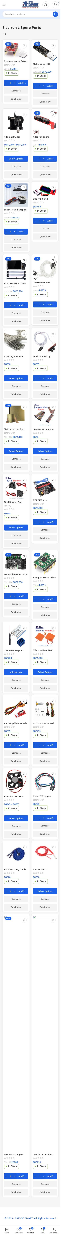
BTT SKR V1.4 (40, 500)
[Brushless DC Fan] (16, 781)
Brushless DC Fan (13, 796)
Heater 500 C (40, 869)
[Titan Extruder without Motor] (16, 122)
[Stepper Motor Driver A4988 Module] (16, 49)
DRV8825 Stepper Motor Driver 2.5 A (13, 1155)
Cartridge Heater (13, 356)
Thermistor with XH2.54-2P (41, 284)
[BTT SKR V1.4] (45, 487)
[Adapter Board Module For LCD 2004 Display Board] (45, 122)
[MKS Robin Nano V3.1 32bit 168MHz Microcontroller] (16, 562)
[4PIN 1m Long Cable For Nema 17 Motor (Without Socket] (16, 855)
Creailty (7, 505)
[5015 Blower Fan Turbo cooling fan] (16, 488)
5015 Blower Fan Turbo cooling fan (14, 503)
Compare (16, 90)
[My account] (46, 5)
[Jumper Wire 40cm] (45, 415)
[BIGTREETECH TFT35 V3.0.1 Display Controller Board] (16, 268)
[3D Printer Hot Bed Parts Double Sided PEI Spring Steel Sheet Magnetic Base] (16, 415)
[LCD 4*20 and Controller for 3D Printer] (45, 189)
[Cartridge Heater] (16, 342)
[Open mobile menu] (4, 5)
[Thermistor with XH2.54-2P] (45, 268)
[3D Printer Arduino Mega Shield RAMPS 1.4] (45, 1034)
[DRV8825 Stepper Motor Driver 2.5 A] (16, 1034)
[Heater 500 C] (45, 855)
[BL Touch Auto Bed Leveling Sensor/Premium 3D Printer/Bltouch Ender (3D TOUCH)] (45, 709)
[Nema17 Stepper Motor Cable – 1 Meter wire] (45, 781)
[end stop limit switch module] (16, 709)
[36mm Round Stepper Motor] (16, 195)
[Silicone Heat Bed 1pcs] (45, 636)
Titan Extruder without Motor (12, 138)
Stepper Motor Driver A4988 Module (15, 62)
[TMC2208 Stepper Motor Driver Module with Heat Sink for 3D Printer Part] (16, 636)
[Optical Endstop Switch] (45, 342)
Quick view (16, 98)
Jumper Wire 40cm (43, 429)
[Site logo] (30, 4)
